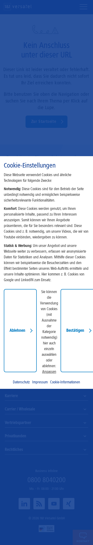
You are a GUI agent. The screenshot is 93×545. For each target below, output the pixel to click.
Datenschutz (21, 382)
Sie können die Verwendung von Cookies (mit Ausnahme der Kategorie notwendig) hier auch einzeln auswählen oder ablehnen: (49, 328)
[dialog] (46, 272)
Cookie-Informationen (65, 382)
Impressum (40, 382)
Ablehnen (17, 330)
